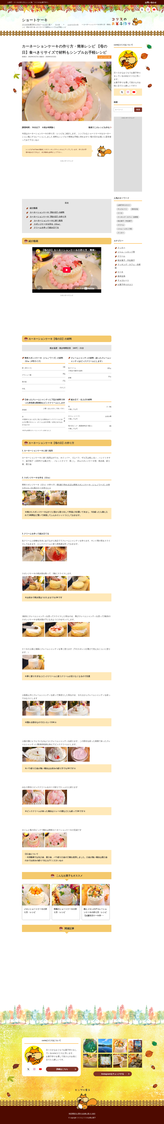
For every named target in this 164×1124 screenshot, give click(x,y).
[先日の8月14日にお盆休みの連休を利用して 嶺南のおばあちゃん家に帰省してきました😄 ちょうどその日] (105, 1046)
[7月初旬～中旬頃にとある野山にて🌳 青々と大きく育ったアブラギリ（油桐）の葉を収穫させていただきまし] (90, 1046)
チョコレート (122, 209)
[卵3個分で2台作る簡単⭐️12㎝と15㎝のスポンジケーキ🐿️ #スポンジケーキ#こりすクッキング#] (90, 1061)
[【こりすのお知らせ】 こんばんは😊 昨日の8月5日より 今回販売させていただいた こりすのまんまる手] (135, 1046)
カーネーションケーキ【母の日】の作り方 (48, 217)
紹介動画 (33, 208)
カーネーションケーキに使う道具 (48, 221)
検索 (138, 110)
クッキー (121, 233)
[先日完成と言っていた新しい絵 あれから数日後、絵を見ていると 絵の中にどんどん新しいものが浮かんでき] (105, 1061)
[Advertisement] (66, 179)
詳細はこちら (62, 1069)
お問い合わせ (150, 2)
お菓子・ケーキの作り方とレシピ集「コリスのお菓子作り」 (29, 2)
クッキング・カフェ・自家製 (128, 217)
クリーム (121, 225)
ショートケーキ (104, 57)
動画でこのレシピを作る (99, 127)
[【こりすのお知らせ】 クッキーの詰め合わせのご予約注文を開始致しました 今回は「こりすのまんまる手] (135, 1061)
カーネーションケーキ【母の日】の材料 (47, 212)
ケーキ (120, 213)
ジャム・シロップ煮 (125, 229)
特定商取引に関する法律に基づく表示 (82, 1114)
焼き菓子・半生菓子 (125, 221)
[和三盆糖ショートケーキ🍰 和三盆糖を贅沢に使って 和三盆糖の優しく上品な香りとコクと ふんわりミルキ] (120, 1061)
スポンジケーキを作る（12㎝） (47, 224)
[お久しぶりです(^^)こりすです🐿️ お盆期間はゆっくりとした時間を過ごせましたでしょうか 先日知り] (120, 1046)
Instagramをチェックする (112, 1074)
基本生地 (135, 209)
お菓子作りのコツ (124, 205)
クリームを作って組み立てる (46, 228)
